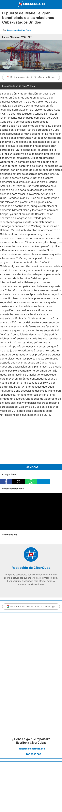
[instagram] (31, 590)
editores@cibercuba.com (32, 748)
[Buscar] (59, 4)
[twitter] (27, 590)
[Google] (39, 590)
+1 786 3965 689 (32, 754)
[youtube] (35, 590)
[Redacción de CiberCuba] (31, 560)
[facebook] (22, 590)
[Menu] (3, 3)
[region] (31, 440)
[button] (6, 481)
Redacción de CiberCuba (19, 30)
